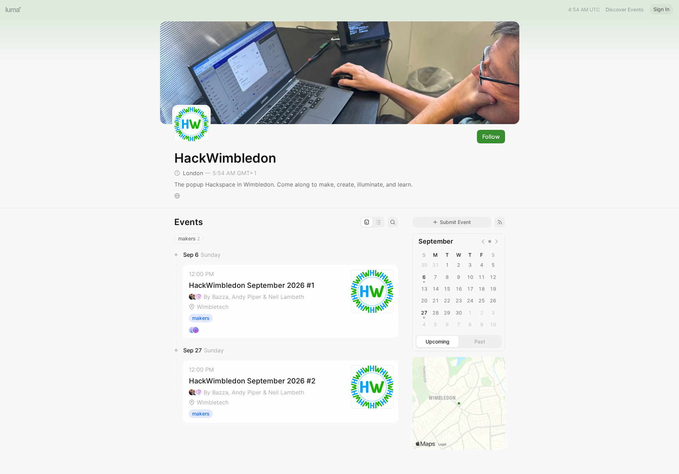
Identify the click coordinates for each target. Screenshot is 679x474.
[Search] (392, 222)
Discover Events (625, 9)
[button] (290, 301)
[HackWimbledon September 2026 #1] (290, 301)
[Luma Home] (13, 9)
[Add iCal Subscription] (499, 222)
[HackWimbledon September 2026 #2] (290, 391)
